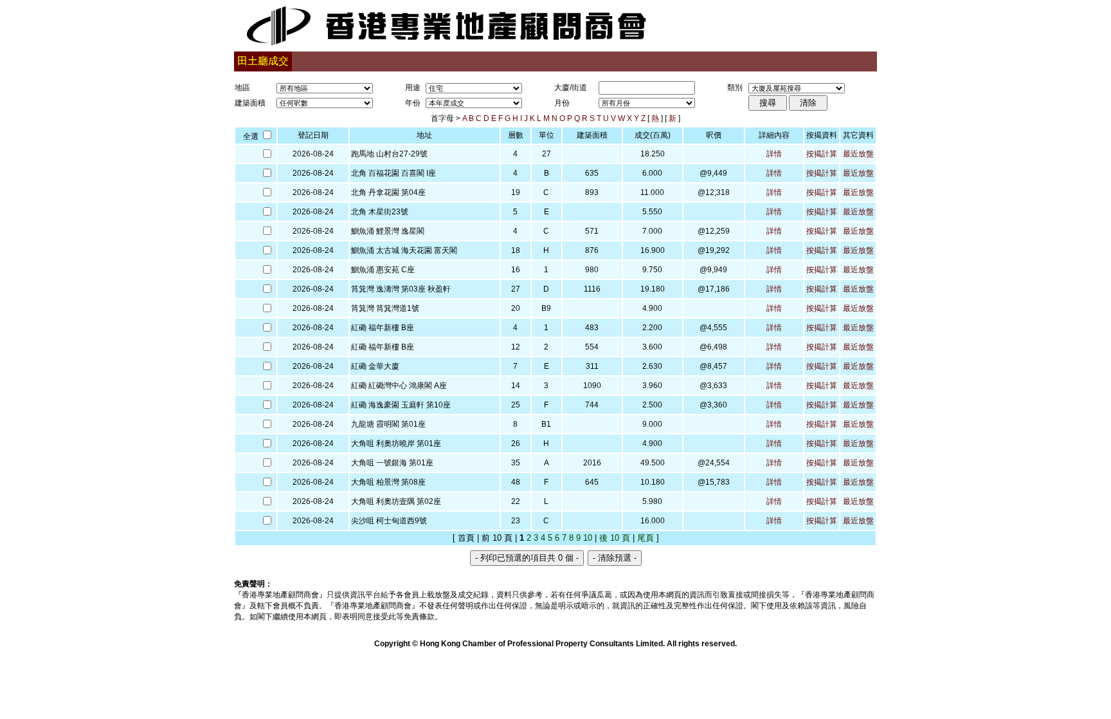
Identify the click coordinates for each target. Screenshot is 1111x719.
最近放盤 (858, 153)
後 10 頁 (614, 538)
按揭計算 (821, 153)
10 (587, 538)
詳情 (774, 153)
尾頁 (645, 538)
